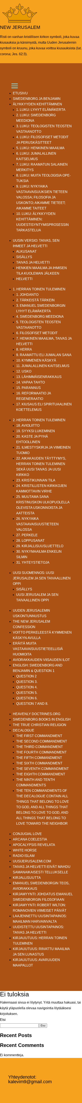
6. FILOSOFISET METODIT (37, 333)
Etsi (3, 1019)
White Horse (25, 850)
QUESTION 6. (26, 698)
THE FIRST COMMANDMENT (39, 736)
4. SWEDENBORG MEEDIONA (40, 316)
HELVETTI (24, 279)
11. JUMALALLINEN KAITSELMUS (42, 366)
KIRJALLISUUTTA (27, 877)
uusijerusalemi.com (32, 861)
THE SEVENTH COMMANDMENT (42, 769)
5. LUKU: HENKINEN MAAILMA (40, 148)
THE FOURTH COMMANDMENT (41, 752)
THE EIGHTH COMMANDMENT (40, 774)
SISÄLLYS (24, 257)
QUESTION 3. (26, 682)
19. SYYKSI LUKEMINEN (35, 431)
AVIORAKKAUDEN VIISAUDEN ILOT (41, 660)
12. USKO (23, 371)
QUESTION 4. (26, 687)
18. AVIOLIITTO (28, 425)
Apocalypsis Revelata (34, 845)
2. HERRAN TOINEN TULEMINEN (39, 420)
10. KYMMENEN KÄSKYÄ (36, 360)
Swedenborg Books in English (42, 719)
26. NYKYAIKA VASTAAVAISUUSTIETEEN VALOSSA (37, 524)
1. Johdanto (27, 294)
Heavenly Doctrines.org (36, 714)
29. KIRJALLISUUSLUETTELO (39, 546)
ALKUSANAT (26, 251)
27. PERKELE (27, 535)
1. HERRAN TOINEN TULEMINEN (39, 289)
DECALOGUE (23, 730)
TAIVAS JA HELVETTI (33, 262)
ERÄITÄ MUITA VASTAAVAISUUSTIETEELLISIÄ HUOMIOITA (38, 649)
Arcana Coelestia (30, 839)
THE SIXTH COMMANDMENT (39, 763)
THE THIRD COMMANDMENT (39, 747)
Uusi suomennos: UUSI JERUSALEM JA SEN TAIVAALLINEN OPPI (42, 578)
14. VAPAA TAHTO (30, 382)
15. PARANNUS (28, 388)
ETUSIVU (20, 93)
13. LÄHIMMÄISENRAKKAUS (39, 377)
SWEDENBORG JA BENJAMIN (37, 99)
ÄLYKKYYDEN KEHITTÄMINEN (37, 104)
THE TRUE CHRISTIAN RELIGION (39, 725)
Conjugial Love (27, 834)
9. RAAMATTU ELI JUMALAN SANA (43, 355)
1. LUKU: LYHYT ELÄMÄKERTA (40, 109)
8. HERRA (24, 349)
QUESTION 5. (26, 692)
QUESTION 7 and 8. (32, 703)
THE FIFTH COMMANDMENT (39, 758)
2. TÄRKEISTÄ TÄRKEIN (35, 300)
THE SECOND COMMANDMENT (41, 741)
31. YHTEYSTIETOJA (32, 562)
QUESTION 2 (26, 676)
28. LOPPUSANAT (30, 540)
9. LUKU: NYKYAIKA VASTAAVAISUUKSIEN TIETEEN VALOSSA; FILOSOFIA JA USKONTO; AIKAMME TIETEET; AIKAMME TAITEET (41, 197)
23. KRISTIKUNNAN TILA (35, 480)
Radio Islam (23, 856)
